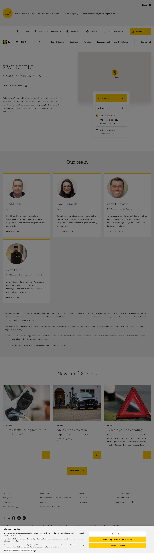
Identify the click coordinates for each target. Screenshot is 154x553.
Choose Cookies (118, 534)
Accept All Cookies (118, 545)
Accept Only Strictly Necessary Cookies (118, 539)
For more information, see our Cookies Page (20, 551)
